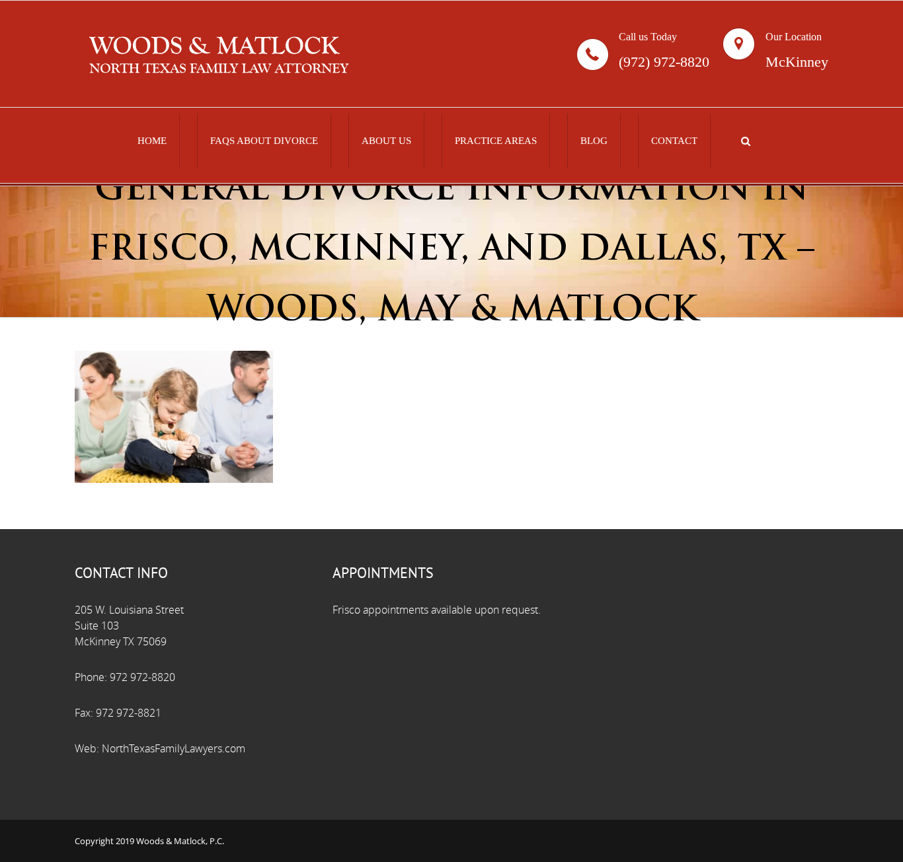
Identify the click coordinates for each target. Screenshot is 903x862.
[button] (745, 141)
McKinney (797, 62)
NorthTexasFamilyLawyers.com (173, 748)
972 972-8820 (142, 677)
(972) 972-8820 (664, 62)
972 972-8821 (128, 713)
